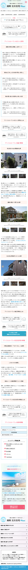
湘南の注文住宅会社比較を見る (14, 507)
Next (25, 159)
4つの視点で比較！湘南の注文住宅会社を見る (13, 333)
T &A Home (9, 457)
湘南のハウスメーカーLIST (7, 533)
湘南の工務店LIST (10, 448)
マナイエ (8, 454)
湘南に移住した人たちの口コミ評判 (9, 545)
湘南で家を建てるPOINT (7, 541)
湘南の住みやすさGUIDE (7, 537)
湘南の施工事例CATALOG (7, 525)
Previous (3, 159)
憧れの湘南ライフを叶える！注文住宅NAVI (14, 0)
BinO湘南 (8, 451)
